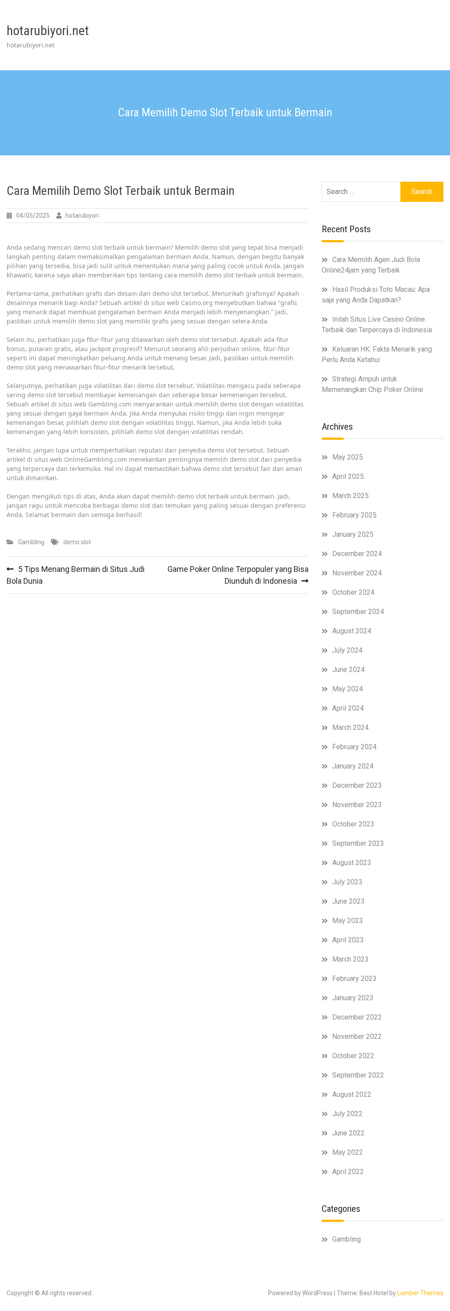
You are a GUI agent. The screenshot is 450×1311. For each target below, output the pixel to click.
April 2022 (348, 1171)
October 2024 (353, 592)
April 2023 (348, 940)
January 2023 (353, 998)
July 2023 (347, 882)
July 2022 (347, 1114)
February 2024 (354, 747)
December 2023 (357, 785)
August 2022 (351, 1094)
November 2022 (357, 1036)
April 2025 (348, 476)
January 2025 (353, 534)
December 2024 (357, 554)
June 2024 (348, 669)
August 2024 (351, 631)
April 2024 (348, 708)
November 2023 (357, 805)
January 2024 (353, 766)
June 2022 (348, 1133)
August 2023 (351, 862)
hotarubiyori (82, 215)
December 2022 (357, 1017)
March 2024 (350, 727)
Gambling (31, 542)
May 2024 (347, 689)
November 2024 (357, 573)
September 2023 (358, 843)
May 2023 (347, 920)
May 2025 (347, 457)
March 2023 (350, 959)
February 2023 (354, 978)
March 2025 (350, 496)
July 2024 (347, 650)
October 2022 (353, 1056)
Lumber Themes (420, 1293)
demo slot (77, 542)
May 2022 (347, 1152)
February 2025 (354, 515)
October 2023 (353, 824)
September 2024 (358, 611)
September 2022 (358, 1075)
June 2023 (348, 901)
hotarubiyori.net (48, 30)
